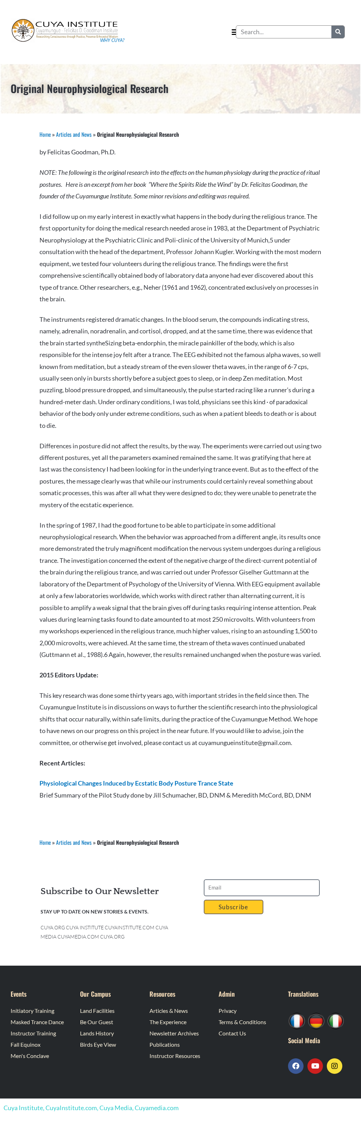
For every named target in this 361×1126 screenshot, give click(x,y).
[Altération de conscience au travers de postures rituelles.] (297, 1020)
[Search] (337, 32)
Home (45, 134)
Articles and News (74, 134)
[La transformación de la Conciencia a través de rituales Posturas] (335, 1020)
